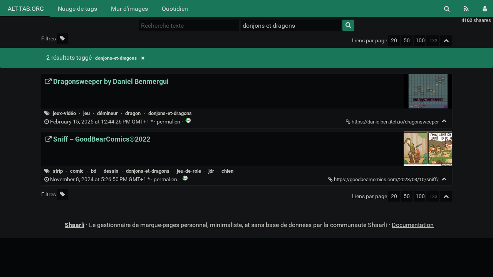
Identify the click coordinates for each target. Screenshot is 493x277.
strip (58, 171)
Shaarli (74, 225)
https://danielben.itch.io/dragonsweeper (395, 122)
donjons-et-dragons (116, 58)
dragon (133, 113)
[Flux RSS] (466, 8)
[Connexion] (484, 8)
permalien (115, 121)
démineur (107, 113)
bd (93, 171)
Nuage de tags (77, 8)
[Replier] (444, 120)
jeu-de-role (189, 171)
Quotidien (175, 8)
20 (394, 40)
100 (420, 40)
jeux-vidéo (64, 113)
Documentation (413, 225)
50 (407, 40)
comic (77, 171)
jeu (86, 113)
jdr (211, 171)
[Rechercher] (447, 8)
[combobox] (291, 25)
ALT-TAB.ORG (25, 8)
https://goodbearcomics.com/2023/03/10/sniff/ (386, 179)
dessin (111, 171)
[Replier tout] (446, 40)
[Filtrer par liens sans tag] (62, 38)
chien (227, 171)
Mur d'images (129, 8)
